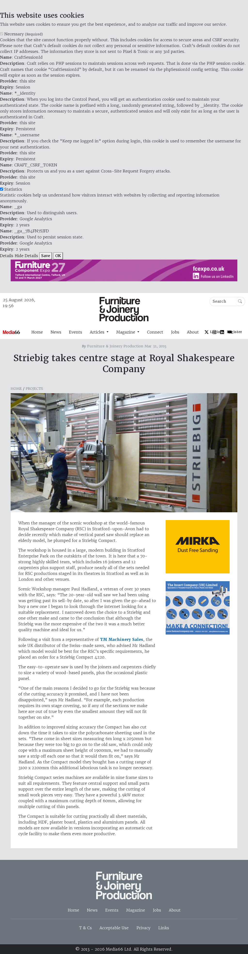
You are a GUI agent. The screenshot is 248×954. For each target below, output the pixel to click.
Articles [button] (98, 332)
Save (45, 255)
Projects (34, 388)
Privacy (143, 927)
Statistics (13, 189)
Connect (155, 332)
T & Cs (85, 927)
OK (58, 255)
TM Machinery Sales (121, 639)
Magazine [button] (126, 332)
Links (163, 927)
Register (234, 332)
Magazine (135, 910)
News (56, 332)
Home (37, 332)
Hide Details (26, 255)
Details (6, 255)
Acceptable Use (114, 927)
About (193, 332)
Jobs (175, 332)
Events (75, 332)
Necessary (23, 34)
